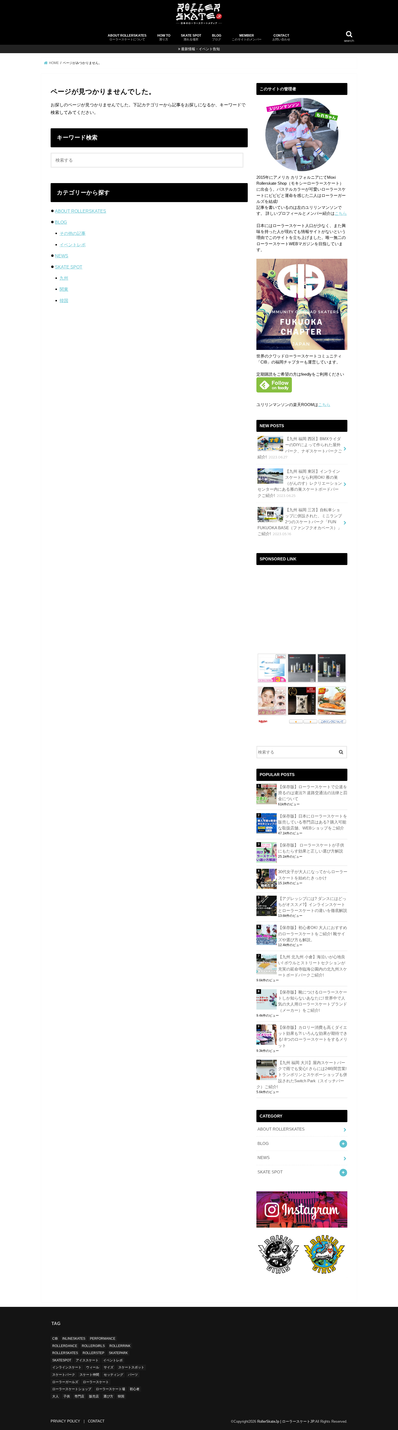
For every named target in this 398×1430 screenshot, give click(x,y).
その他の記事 (73, 233)
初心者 (134, 1389)
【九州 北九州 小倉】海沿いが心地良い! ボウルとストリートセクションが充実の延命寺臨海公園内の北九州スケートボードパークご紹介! (312, 966)
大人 (55, 1396)
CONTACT (281, 37)
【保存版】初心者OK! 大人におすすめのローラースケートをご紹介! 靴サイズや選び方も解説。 (312, 933)
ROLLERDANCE (64, 1346)
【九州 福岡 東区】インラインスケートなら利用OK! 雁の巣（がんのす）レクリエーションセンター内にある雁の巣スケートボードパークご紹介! (299, 483)
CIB (55, 1338)
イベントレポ (73, 244)
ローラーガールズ (65, 1382)
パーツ (133, 1375)
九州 (64, 278)
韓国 (64, 300)
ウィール (92, 1368)
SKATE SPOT (191, 37)
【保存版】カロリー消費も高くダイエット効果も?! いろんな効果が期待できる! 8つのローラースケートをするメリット (312, 1036)
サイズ (108, 1368)
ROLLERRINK (120, 1346)
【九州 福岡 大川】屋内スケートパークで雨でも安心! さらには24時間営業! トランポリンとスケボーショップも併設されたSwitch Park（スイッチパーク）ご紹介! (301, 1075)
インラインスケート (66, 1368)
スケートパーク (63, 1375)
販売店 (94, 1396)
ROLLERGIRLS (93, 1346)
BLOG (216, 37)
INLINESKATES (73, 1338)
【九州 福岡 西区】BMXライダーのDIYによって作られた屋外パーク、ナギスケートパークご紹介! (299, 448)
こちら (341, 213)
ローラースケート (96, 1382)
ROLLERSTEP (93, 1353)
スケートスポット (131, 1368)
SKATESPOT (61, 1360)
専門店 (79, 1396)
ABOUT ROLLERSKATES (127, 37)
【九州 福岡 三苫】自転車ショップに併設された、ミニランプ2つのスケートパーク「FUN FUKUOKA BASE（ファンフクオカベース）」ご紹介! (299, 522)
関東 (64, 289)
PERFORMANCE (102, 1338)
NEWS (61, 255)
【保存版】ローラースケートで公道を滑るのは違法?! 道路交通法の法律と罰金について (312, 793)
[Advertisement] (301, 606)
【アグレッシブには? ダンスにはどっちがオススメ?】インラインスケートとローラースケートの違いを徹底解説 (312, 904)
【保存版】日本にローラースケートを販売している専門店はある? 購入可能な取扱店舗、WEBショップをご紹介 (312, 822)
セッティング (113, 1375)
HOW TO (163, 37)
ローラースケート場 (110, 1389)
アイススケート (87, 1360)
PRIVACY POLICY (65, 1421)
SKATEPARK (118, 1353)
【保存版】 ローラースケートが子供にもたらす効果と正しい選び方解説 (311, 848)
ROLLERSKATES (65, 1353)
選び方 (108, 1396)
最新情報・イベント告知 (200, 49)
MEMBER (247, 37)
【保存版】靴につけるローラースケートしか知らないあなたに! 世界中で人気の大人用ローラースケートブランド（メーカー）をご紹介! (312, 1001)
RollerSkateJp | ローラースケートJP (285, 1421)
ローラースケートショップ (71, 1389)
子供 (66, 1396)
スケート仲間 (89, 1375)
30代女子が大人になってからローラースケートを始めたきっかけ (312, 875)
